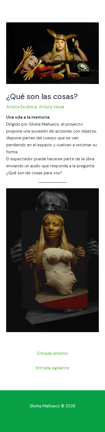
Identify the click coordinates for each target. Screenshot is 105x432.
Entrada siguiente (52, 368)
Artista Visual (51, 107)
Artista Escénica (21, 107)
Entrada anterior (52, 353)
